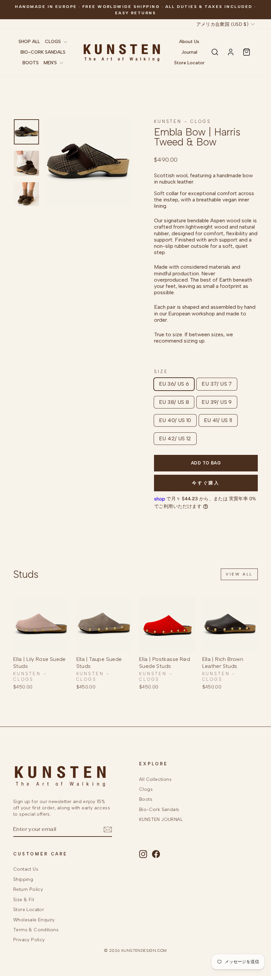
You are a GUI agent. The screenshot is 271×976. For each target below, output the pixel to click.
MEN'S (51, 63)
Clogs (146, 789)
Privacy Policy (29, 939)
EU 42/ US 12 (175, 438)
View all (239, 574)
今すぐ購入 (206, 482)
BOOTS (30, 63)
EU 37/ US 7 (217, 384)
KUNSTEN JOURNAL (161, 819)
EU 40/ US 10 (175, 420)
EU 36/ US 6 (174, 384)
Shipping (23, 879)
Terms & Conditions (35, 929)
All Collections (155, 779)
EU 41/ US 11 (218, 420)
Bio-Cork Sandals (159, 809)
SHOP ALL (29, 41)
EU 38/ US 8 (174, 402)
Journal (189, 52)
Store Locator (189, 63)
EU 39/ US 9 (217, 402)
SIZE (161, 371)
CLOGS (53, 41)
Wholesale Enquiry (34, 919)
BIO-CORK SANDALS (42, 52)
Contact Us (25, 869)
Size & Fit (23, 899)
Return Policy (28, 889)
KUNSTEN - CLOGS (182, 121)
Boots (145, 799)
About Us (189, 41)
